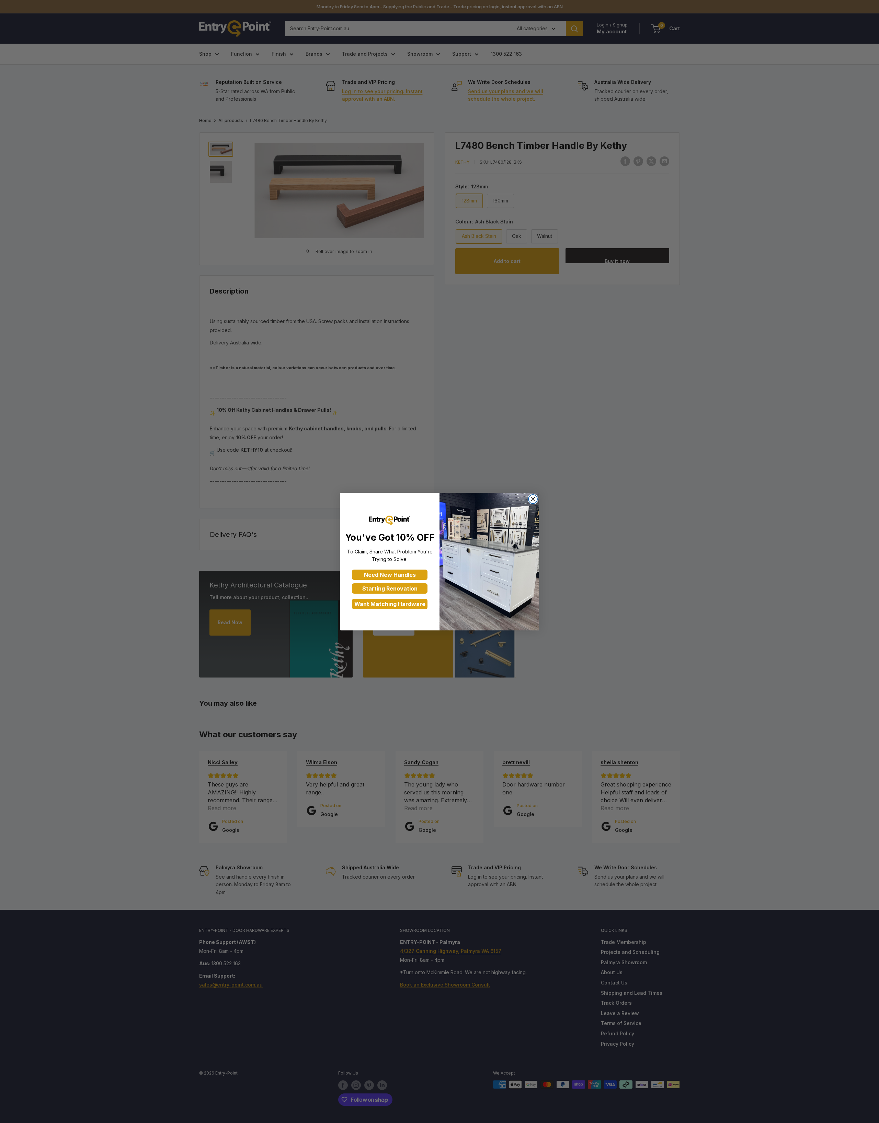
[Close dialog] (532, 499)
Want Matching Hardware (389, 604)
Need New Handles (390, 574)
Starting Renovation (390, 588)
